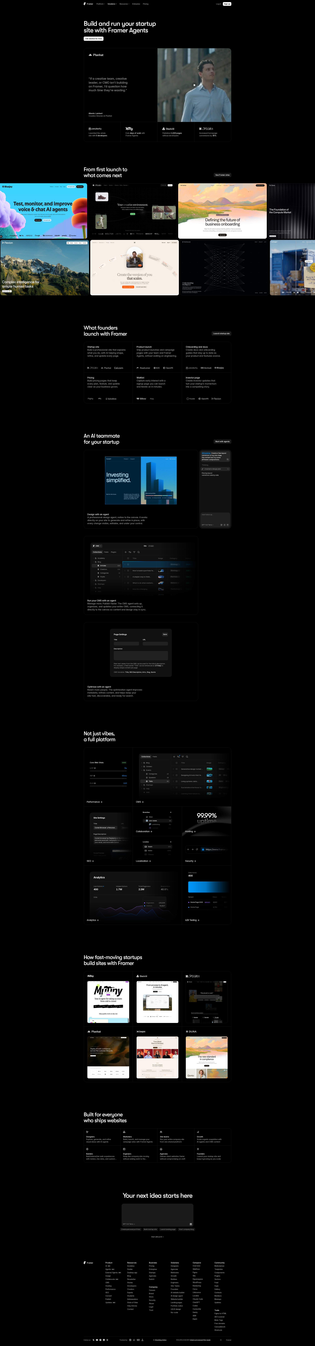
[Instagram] (100, 1340)
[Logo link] (92, 368)
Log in (218, 4)
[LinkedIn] (104, 1340)
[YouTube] (97, 1340)
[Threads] (107, 1340)
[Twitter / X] (93, 1340)
